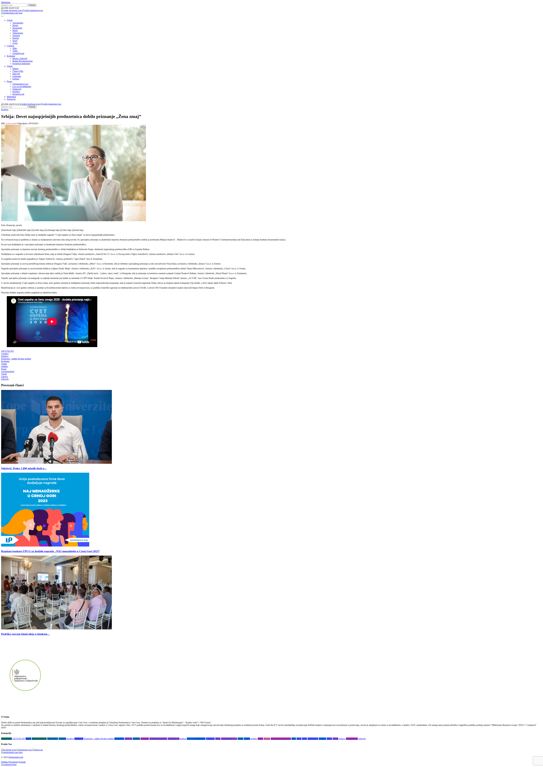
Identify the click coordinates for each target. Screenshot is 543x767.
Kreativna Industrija (21, 63)
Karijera (16, 91)
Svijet (15, 43)
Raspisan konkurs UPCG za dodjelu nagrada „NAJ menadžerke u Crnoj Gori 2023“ (50, 551)
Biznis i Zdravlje (19, 58)
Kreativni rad (18, 94)
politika (4, 366)
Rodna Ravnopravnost (22, 61)
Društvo (4, 356)
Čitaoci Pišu (17, 71)
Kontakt (22, 762)
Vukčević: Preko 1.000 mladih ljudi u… (24, 468)
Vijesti (9, 20)
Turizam (16, 35)
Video (15, 51)
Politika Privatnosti (9, 762)
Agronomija (17, 23)
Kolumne (11, 56)
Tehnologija (17, 33)
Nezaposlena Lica (20, 84)
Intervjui (16, 74)
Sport (14, 40)
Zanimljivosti (18, 53)
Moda (15, 30)
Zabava (4, 376)
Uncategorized (7, 371)
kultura (183, 738)
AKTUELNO (7, 351)
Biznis (15, 25)
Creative (10, 46)
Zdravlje (5, 379)
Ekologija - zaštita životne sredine (16, 359)
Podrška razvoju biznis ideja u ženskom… (25, 633)
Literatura (16, 76)
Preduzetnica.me (15, 757)
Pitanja (15, 68)
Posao (9, 81)
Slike (14, 48)
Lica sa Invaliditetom (21, 86)
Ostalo (10, 66)
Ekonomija (17, 28)
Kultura (15, 79)
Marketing (5, 2)
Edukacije (16, 89)
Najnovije (11, 99)
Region (15, 38)
